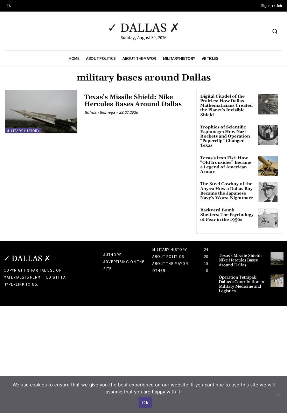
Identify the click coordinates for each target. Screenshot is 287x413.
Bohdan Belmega (99, 112)
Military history (23, 130)
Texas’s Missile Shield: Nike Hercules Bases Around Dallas (133, 100)
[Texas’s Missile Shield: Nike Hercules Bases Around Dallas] (41, 111)
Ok (145, 402)
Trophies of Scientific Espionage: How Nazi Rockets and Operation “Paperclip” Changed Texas (225, 136)
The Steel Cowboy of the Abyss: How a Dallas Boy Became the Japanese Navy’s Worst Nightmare (226, 191)
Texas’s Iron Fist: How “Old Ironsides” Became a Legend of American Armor (225, 165)
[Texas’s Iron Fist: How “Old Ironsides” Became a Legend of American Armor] (268, 166)
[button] (275, 31)
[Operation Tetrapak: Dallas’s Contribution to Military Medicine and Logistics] (277, 280)
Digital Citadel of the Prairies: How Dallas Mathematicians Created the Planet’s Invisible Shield (226, 106)
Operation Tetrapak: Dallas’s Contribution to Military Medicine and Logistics (241, 284)
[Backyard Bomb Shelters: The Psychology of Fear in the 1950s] (268, 218)
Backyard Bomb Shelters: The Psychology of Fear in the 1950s (227, 215)
